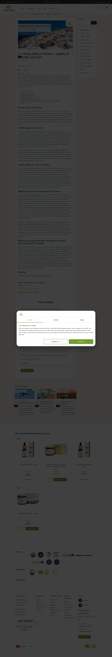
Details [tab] (56, 320)
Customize (54, 341)
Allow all (81, 341)
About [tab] (82, 320)
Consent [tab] (29, 320)
